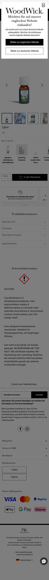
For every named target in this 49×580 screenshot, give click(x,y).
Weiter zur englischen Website (24, 42)
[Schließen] (43, 5)
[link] (24, 11)
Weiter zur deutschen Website (24, 51)
